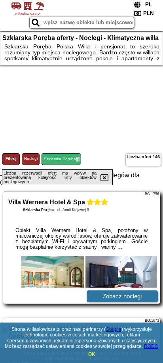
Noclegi (31, 158)
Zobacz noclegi (122, 296)
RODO (151, 346)
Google (113, 329)
